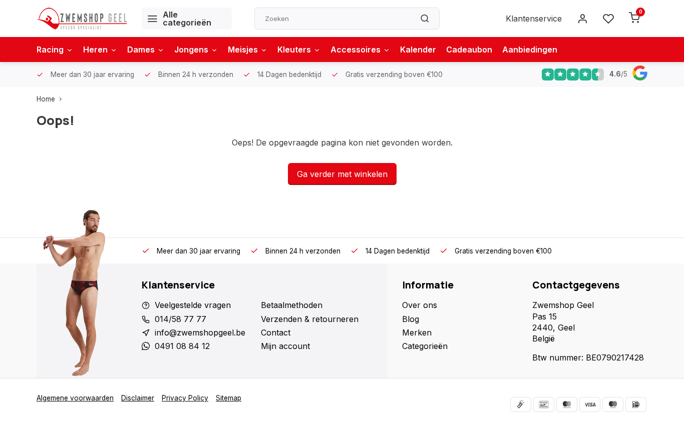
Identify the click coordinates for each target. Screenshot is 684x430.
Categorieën (425, 346)
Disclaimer (137, 398)
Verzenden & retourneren (310, 319)
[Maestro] (612, 404)
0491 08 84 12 (182, 346)
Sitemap (228, 398)
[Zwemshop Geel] (82, 19)
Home (46, 99)
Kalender (418, 49)
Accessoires (355, 49)
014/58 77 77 (180, 319)
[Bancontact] (543, 404)
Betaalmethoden (291, 305)
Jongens (191, 49)
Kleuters (294, 49)
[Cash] (520, 404)
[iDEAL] (635, 404)
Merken (417, 333)
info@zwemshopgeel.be (200, 333)
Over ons (419, 305)
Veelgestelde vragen (193, 305)
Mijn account (285, 346)
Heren (95, 49)
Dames (141, 49)
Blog (410, 319)
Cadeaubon (469, 49)
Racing (50, 49)
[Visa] (589, 404)
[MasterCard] (566, 404)
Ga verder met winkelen (342, 174)
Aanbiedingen (529, 49)
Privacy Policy (185, 398)
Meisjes (243, 49)
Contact (275, 333)
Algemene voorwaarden (75, 398)
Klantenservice (534, 19)
